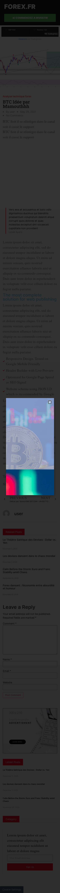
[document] (30, 446)
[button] (49, 402)
